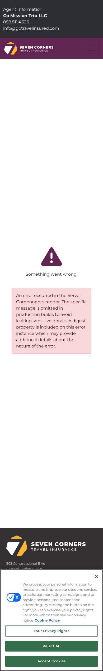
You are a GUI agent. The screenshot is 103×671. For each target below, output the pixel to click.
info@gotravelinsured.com (31, 28)
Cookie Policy (47, 620)
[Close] (96, 576)
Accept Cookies (52, 661)
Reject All (51, 646)
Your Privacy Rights (51, 631)
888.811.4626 (16, 21)
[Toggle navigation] (91, 48)
